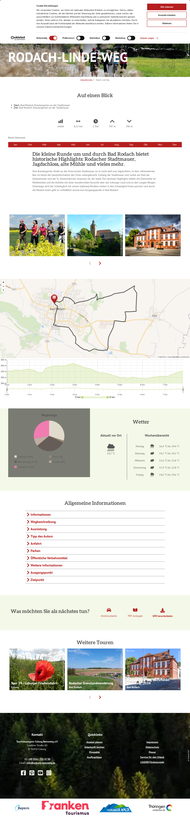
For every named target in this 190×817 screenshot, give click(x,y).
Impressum (152, 742)
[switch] (80, 38)
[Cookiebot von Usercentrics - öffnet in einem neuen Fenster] (18, 38)
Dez (175, 144)
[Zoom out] (3, 286)
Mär (44, 144)
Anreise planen (94, 742)
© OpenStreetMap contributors (177, 357)
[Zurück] (90, 263)
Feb (30, 144)
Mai (73, 144)
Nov (160, 144)
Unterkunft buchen (94, 747)
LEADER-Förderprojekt (152, 762)
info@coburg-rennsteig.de (41, 762)
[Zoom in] (3, 282)
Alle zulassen (166, 7)
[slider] (95, 397)
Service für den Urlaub (152, 757)
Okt (146, 144)
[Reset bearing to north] (3, 290)
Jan (15, 144)
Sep (131, 144)
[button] (94, 397)
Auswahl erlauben (167, 15)
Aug (117, 144)
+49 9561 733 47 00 (39, 759)
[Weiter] (100, 263)
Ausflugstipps (94, 757)
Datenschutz (152, 747)
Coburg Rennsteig (86, 80)
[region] (95, 318)
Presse (152, 752)
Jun (88, 144)
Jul (102, 144)
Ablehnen (167, 23)
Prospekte (94, 752)
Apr (59, 144)
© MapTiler (162, 357)
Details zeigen (147, 38)
